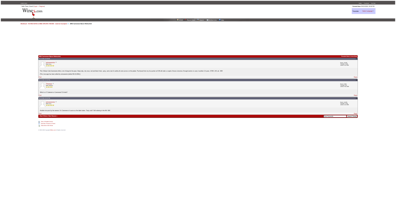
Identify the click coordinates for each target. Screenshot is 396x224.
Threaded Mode (345, 56)
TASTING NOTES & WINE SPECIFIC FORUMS (41, 23)
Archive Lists (213, 20)
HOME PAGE (24, 3)
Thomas (49, 84)
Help (222, 20)
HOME (181, 20)
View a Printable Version (47, 121)
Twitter (360, 3)
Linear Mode (354, 56)
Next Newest (52, 116)
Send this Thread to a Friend (48, 123)
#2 (356, 80)
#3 (356, 98)
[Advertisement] (198, 39)
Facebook (366, 3)
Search (202, 20)
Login (35, 6)
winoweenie (50, 62)
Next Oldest (43, 116)
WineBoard (24, 23)
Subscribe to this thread (47, 125)
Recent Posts (191, 20)
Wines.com (53, 130)
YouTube (373, 3)
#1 (356, 59)
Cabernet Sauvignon (61, 23)
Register (41, 6)
